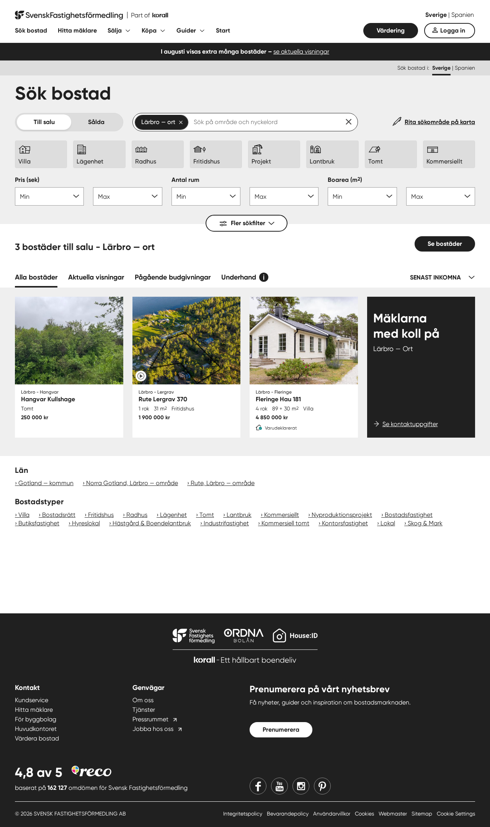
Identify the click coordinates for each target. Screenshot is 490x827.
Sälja (115, 30)
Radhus (136, 514)
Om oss (143, 700)
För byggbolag (35, 719)
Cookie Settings (456, 814)
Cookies (365, 814)
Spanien (462, 14)
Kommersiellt (281, 514)
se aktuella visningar (301, 51)
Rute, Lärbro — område (223, 483)
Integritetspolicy (243, 814)
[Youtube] (279, 786)
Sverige (436, 14)
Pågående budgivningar (173, 277)
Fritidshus (101, 514)
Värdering (391, 30)
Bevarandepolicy (288, 814)
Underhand (238, 277)
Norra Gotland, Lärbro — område (132, 483)
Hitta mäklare (77, 30)
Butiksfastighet (38, 523)
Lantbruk (239, 514)
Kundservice (31, 700)
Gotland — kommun (46, 483)
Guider (186, 30)
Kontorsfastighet (345, 523)
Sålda (96, 122)
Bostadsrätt (58, 514)
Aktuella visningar (96, 277)
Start (223, 30)
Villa (23, 514)
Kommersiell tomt (285, 523)
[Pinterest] (322, 786)
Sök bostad (31, 30)
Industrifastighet (226, 523)
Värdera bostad (37, 738)
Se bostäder (445, 243)
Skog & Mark (425, 523)
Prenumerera (281, 729)
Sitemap (423, 814)
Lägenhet (173, 514)
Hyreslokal (86, 523)
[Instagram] (300, 786)
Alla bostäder (36, 277)
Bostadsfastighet (409, 514)
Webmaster (393, 814)
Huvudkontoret (36, 728)
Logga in (452, 30)
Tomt (206, 514)
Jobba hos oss (152, 728)
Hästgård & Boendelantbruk (152, 523)
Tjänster (143, 709)
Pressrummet (150, 719)
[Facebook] (258, 786)
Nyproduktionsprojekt (342, 514)
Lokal (388, 523)
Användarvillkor (332, 814)
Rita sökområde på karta (440, 122)
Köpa (149, 30)
